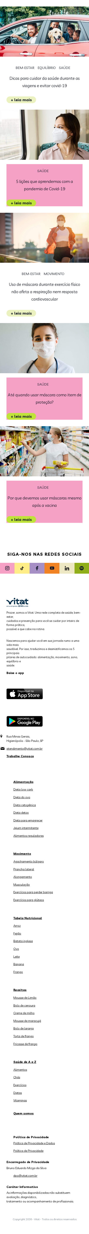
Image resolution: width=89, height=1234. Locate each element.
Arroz (17, 926)
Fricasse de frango (25, 1044)
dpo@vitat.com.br (25, 1176)
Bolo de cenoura (24, 1005)
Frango (18, 972)
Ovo (16, 949)
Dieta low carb (23, 789)
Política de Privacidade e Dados (34, 1143)
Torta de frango (23, 1036)
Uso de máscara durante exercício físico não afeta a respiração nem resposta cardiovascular (44, 292)
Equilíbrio (47, 68)
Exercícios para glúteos (28, 900)
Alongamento (22, 877)
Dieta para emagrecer (28, 820)
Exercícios (19, 1085)
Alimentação (23, 782)
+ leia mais (21, 99)
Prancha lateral (23, 869)
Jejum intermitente (25, 828)
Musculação (21, 885)
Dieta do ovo (21, 797)
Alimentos (20, 1070)
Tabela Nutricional (27, 918)
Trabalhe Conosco (20, 756)
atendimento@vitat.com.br (24, 749)
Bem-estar (25, 68)
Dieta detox (21, 813)
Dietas (17, 1093)
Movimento (54, 274)
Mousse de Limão (25, 998)
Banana (18, 964)
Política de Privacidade (28, 1151)
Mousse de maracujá (27, 1021)
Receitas (20, 990)
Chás (16, 1077)
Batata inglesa (23, 941)
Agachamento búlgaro (28, 861)
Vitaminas (20, 1100)
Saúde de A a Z (24, 1062)
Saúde (64, 68)
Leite (16, 957)
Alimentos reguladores (28, 836)
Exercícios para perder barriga (33, 892)
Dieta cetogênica (24, 805)
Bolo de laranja (23, 1028)
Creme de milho (24, 1013)
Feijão (17, 933)
